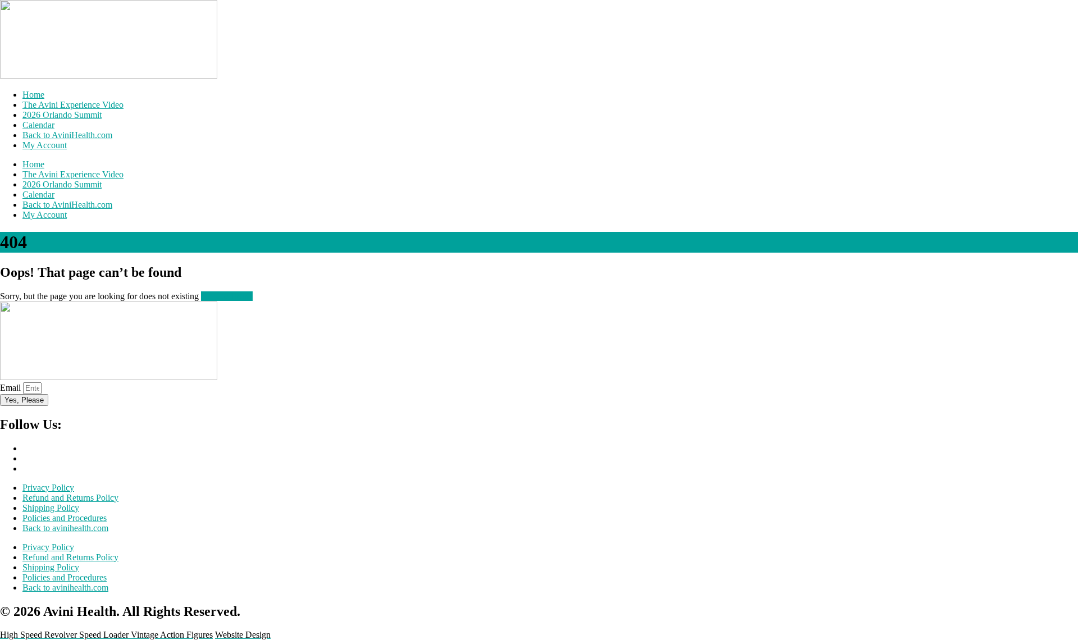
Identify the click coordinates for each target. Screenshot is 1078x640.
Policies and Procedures (64, 518)
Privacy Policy (48, 487)
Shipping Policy (50, 508)
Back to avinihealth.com (65, 528)
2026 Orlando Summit (62, 115)
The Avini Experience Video (73, 104)
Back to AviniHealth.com (67, 135)
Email (11, 387)
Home (33, 94)
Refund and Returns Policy (70, 497)
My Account (44, 145)
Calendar (38, 125)
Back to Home (227, 296)
